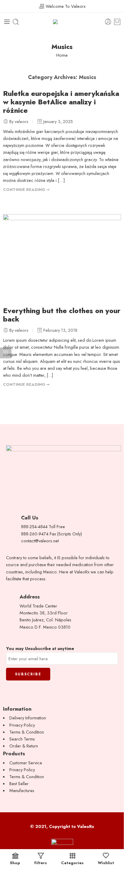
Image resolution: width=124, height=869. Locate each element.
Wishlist (106, 862)
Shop (15, 862)
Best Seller (19, 783)
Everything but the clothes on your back (61, 315)
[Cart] (117, 22)
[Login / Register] (108, 22)
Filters (40, 862)
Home (62, 55)
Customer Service (25, 763)
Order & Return (23, 746)
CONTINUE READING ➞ (26, 189)
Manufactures (21, 790)
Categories (72, 862)
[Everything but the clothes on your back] (62, 257)
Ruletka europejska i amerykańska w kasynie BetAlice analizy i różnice (61, 102)
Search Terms (22, 739)
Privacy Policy (22, 725)
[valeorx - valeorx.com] (62, 21)
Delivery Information (27, 718)
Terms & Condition (26, 732)
